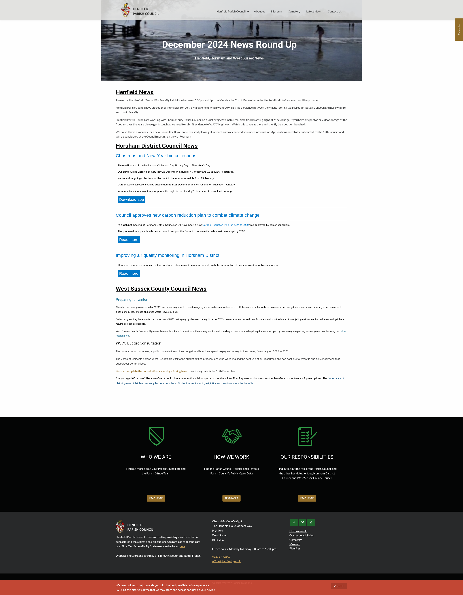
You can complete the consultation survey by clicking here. (151, 371)
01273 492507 (221, 556)
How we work (298, 531)
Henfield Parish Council (140, 10)
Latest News (314, 11)
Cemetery (294, 11)
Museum (276, 11)
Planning (294, 548)
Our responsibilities (301, 535)
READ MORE (156, 498)
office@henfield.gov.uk (226, 561)
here (182, 546)
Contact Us (335, 11)
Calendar (459, 29)
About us (259, 11)
